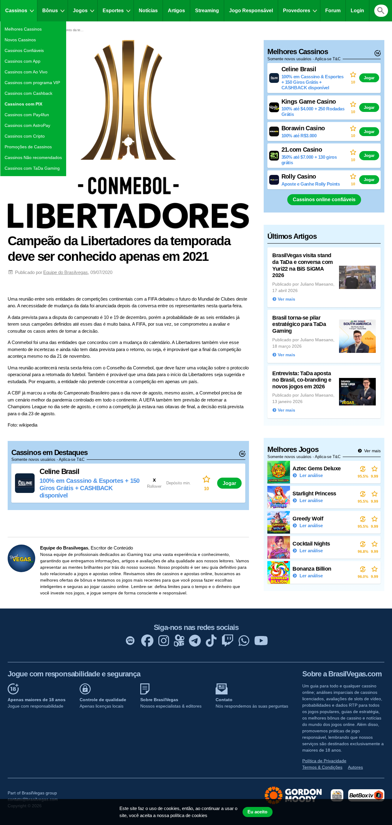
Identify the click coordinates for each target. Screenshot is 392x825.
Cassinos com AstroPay (27, 125)
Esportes (113, 10)
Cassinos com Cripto (25, 136)
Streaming (207, 10)
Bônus (50, 10)
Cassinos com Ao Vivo (26, 71)
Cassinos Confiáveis (24, 50)
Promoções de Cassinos (28, 146)
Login (357, 10)
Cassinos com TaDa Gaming (32, 168)
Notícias (148, 10)
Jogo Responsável (251, 10)
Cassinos (16, 10)
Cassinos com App (22, 61)
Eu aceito (257, 811)
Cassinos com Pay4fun (27, 114)
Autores (355, 767)
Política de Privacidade (324, 760)
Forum (333, 10)
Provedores (296, 10)
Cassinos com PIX (23, 104)
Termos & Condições (322, 767)
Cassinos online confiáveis (324, 199)
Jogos (80, 10)
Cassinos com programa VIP (32, 82)
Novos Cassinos (20, 39)
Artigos (176, 10)
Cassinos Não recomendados (33, 157)
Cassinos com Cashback (28, 93)
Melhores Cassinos (23, 29)
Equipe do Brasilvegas (65, 272)
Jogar (229, 483)
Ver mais (372, 450)
